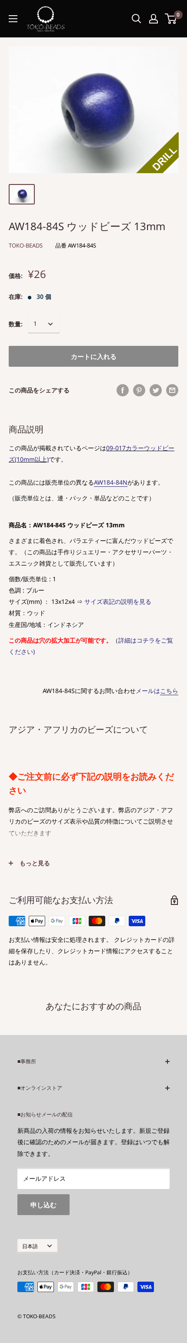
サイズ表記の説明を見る (117, 601)
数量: (16, 324)
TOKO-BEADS (26, 245)
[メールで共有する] (172, 390)
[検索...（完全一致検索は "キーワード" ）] (136, 18)
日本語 (30, 1246)
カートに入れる (94, 356)
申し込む (43, 1204)
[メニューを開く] (13, 18)
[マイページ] (153, 18)
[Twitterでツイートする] (156, 390)
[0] (171, 18)
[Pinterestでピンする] (139, 390)
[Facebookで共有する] (123, 390)
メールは (157, 691)
